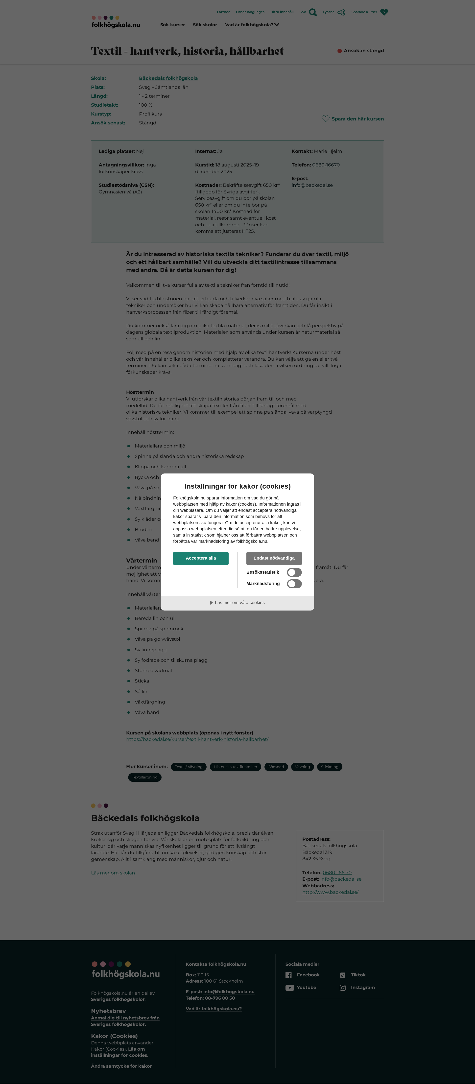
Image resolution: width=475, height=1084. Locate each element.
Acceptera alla (201, 558)
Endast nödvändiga (274, 558)
